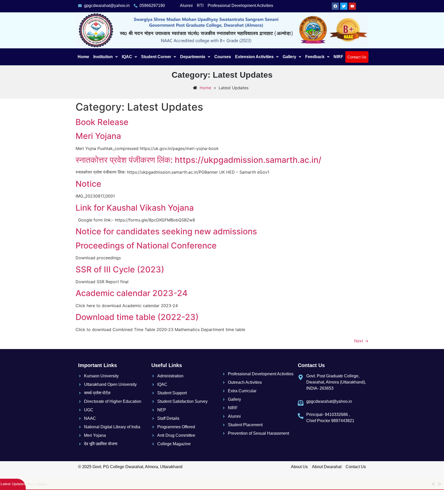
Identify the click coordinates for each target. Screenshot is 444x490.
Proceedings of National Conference (146, 245)
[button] (105, 57)
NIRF (338, 57)
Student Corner (156, 57)
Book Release (102, 122)
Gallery (289, 57)
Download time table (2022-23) (137, 317)
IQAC (127, 57)
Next (361, 340)
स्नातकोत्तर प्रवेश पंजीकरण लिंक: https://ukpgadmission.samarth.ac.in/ (198, 160)
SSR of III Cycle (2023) (120, 269)
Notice (88, 184)
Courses (222, 57)
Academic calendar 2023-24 (132, 293)
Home (83, 57)
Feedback (315, 57)
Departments (192, 57)
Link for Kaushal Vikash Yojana (135, 208)
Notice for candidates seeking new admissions (166, 231)
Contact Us (356, 57)
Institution (103, 57)
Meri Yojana (98, 136)
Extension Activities (254, 57)
